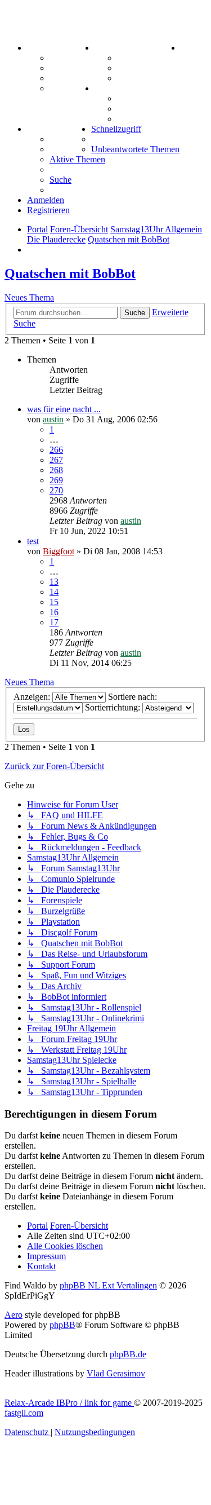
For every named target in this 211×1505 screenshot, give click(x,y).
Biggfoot (58, 551)
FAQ (59, 78)
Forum (63, 58)
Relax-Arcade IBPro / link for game (69, 1402)
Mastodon (69, 88)
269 (56, 480)
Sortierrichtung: (113, 707)
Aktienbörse (140, 58)
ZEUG (107, 47)
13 (54, 581)
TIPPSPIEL (50, 129)
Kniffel (130, 98)
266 (56, 449)
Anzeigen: (33, 696)
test (33, 541)
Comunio (67, 149)
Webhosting (72, 68)
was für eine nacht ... (64, 409)
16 (54, 612)
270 (56, 490)
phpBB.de (128, 1354)
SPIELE (111, 88)
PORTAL (45, 47)
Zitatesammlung (148, 78)
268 (56, 470)
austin (53, 419)
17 (54, 622)
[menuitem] (192, 47)
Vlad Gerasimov (116, 1373)
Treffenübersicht (149, 68)
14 (54, 592)
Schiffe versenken (150, 118)
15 (54, 602)
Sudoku (132, 108)
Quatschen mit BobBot (70, 273)
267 (56, 460)
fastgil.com (24, 1413)
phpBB (62, 1325)
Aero (14, 1314)
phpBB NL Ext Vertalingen (108, 1285)
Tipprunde (70, 139)
